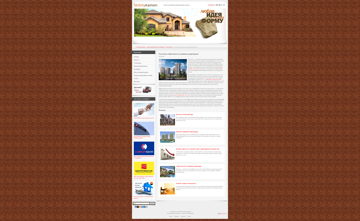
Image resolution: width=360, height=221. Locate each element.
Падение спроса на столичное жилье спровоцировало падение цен (197, 149)
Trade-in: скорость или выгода (186, 183)
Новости (136, 60)
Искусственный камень (141, 72)
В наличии (137, 69)
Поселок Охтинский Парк (184, 114)
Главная (136, 57)
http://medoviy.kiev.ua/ (181, 95)
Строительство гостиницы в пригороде (188, 166)
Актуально (183, 216)
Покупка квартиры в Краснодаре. (187, 131)
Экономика (169, 47)
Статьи (136, 78)
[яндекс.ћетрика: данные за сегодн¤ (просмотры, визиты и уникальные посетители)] (222, 213)
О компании (137, 63)
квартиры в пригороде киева (213, 79)
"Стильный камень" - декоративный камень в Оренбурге (150, 47)
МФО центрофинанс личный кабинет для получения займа (143, 177)
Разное (189, 216)
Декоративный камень (140, 66)
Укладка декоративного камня (143, 75)
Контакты (137, 81)
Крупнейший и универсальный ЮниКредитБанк (142, 137)
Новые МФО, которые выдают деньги (144, 118)
